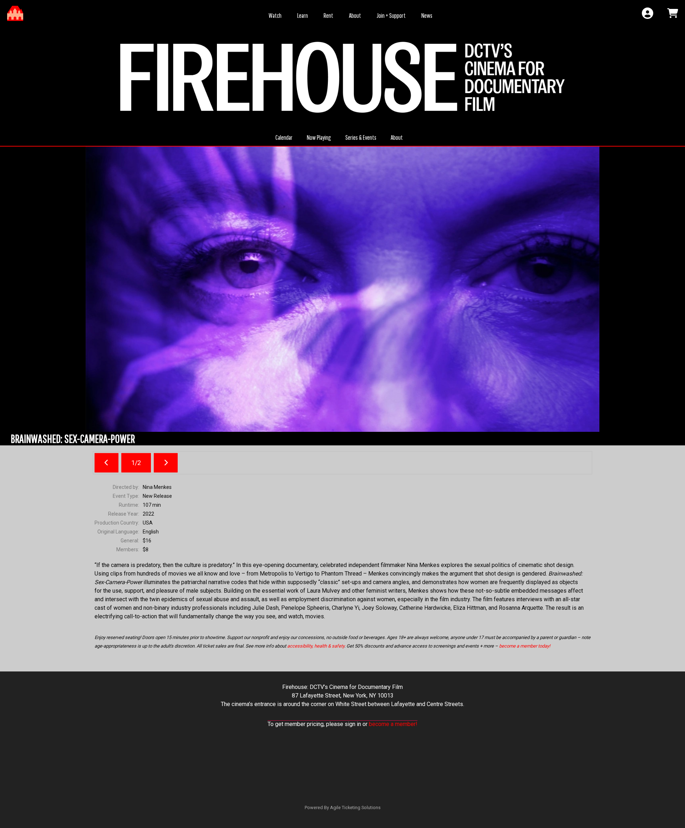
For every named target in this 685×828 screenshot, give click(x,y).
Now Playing (319, 137)
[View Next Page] (166, 462)
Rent (328, 15)
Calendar (284, 137)
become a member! (393, 724)
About (355, 15)
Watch (275, 15)
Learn (302, 15)
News (426, 15)
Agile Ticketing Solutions (355, 807)
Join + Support (391, 15)
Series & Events (360, 137)
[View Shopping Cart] (672, 13)
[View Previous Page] (106, 462)
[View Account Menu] (647, 13)
